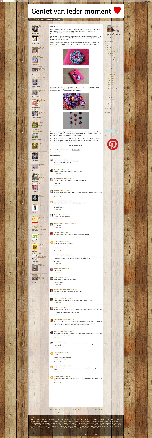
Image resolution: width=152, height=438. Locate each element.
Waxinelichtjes (61, 427)
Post (36, 424)
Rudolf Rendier (71, 424)
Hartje (65, 421)
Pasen (113, 423)
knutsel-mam (35, 162)
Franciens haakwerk (37, 194)
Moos (55, 214)
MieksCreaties (36, 109)
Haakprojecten (40, 19)
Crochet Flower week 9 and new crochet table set (42, 256)
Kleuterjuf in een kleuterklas (36, 215)
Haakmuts (35, 89)
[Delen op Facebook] (77, 150)
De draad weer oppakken (41, 48)
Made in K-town (68, 89)
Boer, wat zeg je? (112, 88)
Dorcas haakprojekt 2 (41, 196)
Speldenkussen (40, 426)
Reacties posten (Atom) (64, 412)
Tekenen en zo (36, 35)
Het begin (40, 185)
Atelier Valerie (58, 159)
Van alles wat (111, 74)
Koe (52, 423)
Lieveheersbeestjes (113, 91)
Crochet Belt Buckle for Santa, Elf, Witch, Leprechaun (39, 228)
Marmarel (34, 274)
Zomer (95, 427)
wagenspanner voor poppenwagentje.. (42, 166)
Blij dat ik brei (36, 25)
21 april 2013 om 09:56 (65, 366)
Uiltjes (97, 426)
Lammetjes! (111, 99)
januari (110, 106)
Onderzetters (100, 423)
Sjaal (104, 424)
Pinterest (118, 423)
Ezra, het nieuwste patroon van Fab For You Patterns (42, 177)
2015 (108, 45)
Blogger (96, 434)
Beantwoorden (57, 164)
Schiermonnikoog (97, 424)
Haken (61, 152)
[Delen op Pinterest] (79, 150)
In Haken (34, 243)
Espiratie (34, 233)
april (109, 68)
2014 (108, 47)
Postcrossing (43, 424)
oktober (110, 55)
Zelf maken (88, 427)
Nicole (56, 307)
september (111, 57)
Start (32, 19)
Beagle (49, 419)
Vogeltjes (110, 97)
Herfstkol (76, 421)
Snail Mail (118, 424)
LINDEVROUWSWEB (37, 131)
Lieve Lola (72, 423)
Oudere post (97, 409)
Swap (75, 426)
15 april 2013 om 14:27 (71, 289)
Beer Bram (54, 419)
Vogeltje (39, 427)
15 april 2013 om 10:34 (63, 169)
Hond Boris (82, 421)
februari (110, 104)
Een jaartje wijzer (40, 58)
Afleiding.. (110, 86)
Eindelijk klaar (111, 70)
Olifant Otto (93, 423)
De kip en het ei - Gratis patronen (42, 245)
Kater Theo (106, 421)
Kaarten (94, 421)
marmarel (56, 232)
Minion (82, 423)
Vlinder (33, 427)
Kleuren (39, 423)
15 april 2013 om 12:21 (65, 232)
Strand (70, 426)
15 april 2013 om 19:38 (68, 319)
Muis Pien (87, 423)
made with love (36, 56)
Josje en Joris (41, 265)
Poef (31, 424)
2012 (108, 108)
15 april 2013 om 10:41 (65, 190)
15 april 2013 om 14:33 (65, 298)
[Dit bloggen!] (74, 150)
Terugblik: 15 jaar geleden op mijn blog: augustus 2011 (41, 70)
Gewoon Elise (58, 319)
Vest (121, 426)
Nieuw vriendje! (112, 72)
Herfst (70, 421)
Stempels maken (50, 426)
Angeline (56, 190)
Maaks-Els (57, 268)
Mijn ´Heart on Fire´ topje (41, 80)
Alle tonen (45, 284)
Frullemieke (35, 173)
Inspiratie (88, 421)
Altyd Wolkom (58, 178)
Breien (77, 419)
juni (109, 64)
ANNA (55, 352)
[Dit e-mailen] (73, 150)
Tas (79, 426)
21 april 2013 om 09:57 (65, 376)
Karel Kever (100, 421)
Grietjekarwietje (36, 152)
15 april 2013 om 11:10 (63, 214)
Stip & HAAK (63, 426)
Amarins (56, 298)
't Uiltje (109, 25)
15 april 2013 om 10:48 (65, 201)
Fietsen (88, 419)
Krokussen (110, 95)
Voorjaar (45, 427)
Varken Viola (115, 426)
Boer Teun (67, 419)
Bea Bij (44, 419)
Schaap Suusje (89, 424)
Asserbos (39, 419)
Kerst (111, 421)
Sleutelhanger (111, 76)
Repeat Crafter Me (37, 226)
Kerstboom (117, 421)
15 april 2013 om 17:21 (64, 307)
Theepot (87, 426)
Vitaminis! (115, 26)
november (111, 53)
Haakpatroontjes (50, 19)
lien (55, 342)
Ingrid (55, 241)
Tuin (92, 426)
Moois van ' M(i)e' (37, 66)
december (111, 51)
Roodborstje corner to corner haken (41, 112)
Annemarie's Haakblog (38, 99)
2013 (108, 49)
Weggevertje (111, 80)
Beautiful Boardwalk (37, 142)
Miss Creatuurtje (58, 331)
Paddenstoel (107, 423)
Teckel (82, 426)
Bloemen (56, 152)
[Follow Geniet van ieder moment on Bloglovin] (110, 131)
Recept (57, 424)
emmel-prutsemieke (59, 289)
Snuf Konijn (32, 426)
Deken (82, 419)
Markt (77, 423)
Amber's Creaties (36, 183)
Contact (59, 19)
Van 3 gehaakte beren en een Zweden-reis (41, 277)
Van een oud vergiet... (113, 78)
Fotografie (94, 419)
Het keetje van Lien (37, 46)
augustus (110, 59)
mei (109, 66)
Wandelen (52, 427)
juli (109, 62)
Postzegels (51, 424)
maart (110, 101)
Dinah (55, 277)
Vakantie (108, 426)
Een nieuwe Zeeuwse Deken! (42, 27)
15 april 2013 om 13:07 (65, 255)
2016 (108, 43)
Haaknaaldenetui (39, 421)
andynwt (79, 434)
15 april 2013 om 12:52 (63, 241)
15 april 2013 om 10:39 (68, 178)
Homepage (77, 409)
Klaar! (109, 93)
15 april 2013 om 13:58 (66, 268)
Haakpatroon (48, 421)
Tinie (55, 169)
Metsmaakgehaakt (59, 223)
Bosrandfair (72, 419)
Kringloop (56, 423)
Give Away (113, 419)
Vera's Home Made (37, 264)
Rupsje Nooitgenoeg (80, 424)
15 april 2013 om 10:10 (68, 159)
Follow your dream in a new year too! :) (41, 124)
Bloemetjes (111, 82)
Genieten (103, 419)
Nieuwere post (55, 409)
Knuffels (45, 423)
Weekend (68, 427)
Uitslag (103, 426)
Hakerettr (56, 366)
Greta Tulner (53, 44)
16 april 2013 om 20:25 (69, 331)
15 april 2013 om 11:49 (70, 223)
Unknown (56, 201)
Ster (57, 426)
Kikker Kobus (33, 423)
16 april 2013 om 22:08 (62, 342)
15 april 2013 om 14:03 (63, 277)
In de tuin (110, 84)
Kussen (62, 423)
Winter (81, 427)
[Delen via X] (76, 150)
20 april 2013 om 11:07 (63, 352)
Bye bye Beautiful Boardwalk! (40, 145)
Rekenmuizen (63, 424)
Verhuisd (40, 234)
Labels (66, 423)
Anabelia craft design (38, 253)
